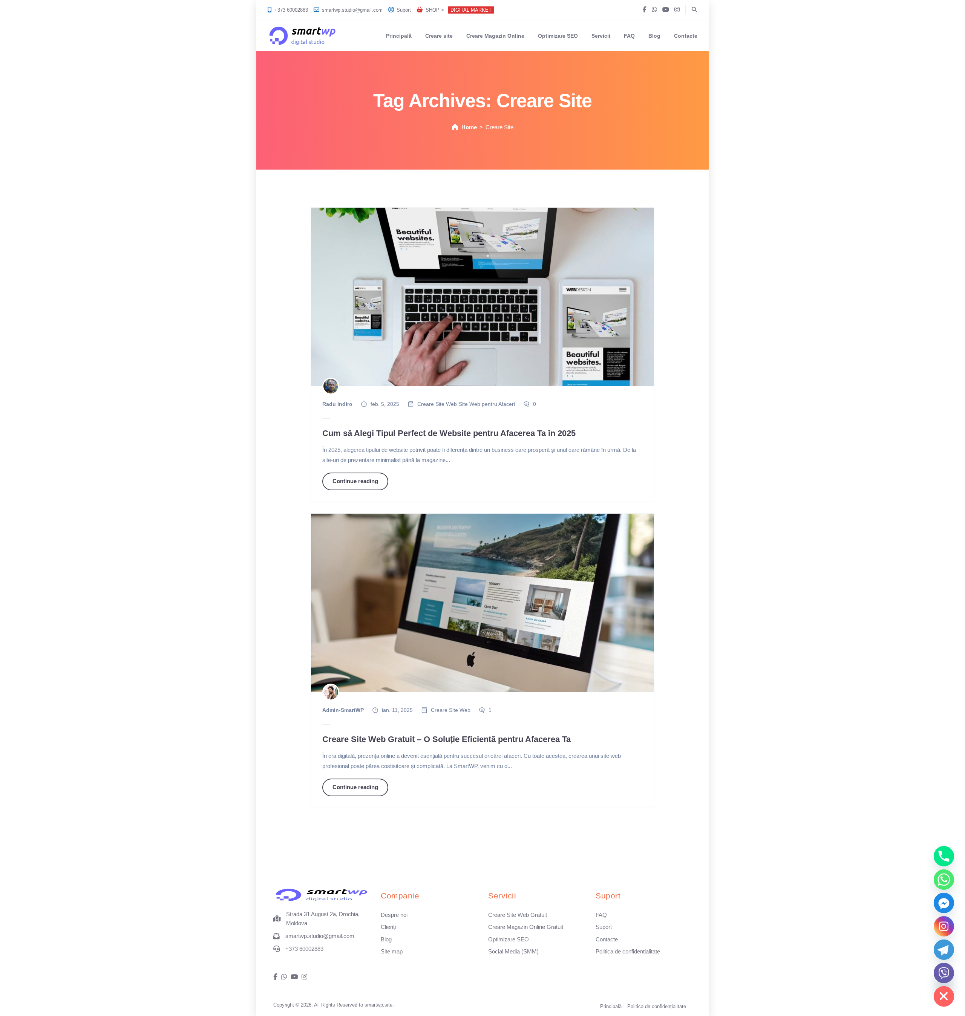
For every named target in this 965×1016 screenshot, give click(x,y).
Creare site (439, 36)
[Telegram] (944, 949)
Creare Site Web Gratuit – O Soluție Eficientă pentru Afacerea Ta (446, 739)
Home (469, 127)
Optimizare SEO (558, 36)
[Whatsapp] (944, 879)
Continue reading (355, 481)
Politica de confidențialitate (628, 951)
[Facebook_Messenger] (944, 903)
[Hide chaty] (944, 996)
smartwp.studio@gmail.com (352, 10)
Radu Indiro (337, 404)
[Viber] (944, 973)
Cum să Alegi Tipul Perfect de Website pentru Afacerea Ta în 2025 (449, 433)
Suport (404, 10)
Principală (399, 36)
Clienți (388, 927)
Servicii (600, 36)
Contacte (685, 36)
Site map (392, 951)
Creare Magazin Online (495, 36)
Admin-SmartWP (343, 710)
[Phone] (944, 856)
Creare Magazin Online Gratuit (525, 927)
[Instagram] (944, 926)
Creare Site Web (437, 404)
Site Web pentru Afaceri (487, 404)
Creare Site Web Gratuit (517, 915)
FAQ (629, 36)
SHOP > (459, 10)
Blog (654, 36)
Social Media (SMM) (513, 951)
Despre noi (394, 915)
